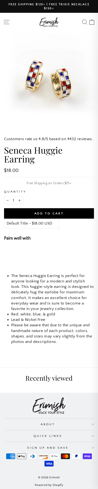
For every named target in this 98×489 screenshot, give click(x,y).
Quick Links (48, 436)
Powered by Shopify (49, 485)
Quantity (15, 191)
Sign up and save (48, 447)
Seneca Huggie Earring (50, 251)
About (48, 424)
